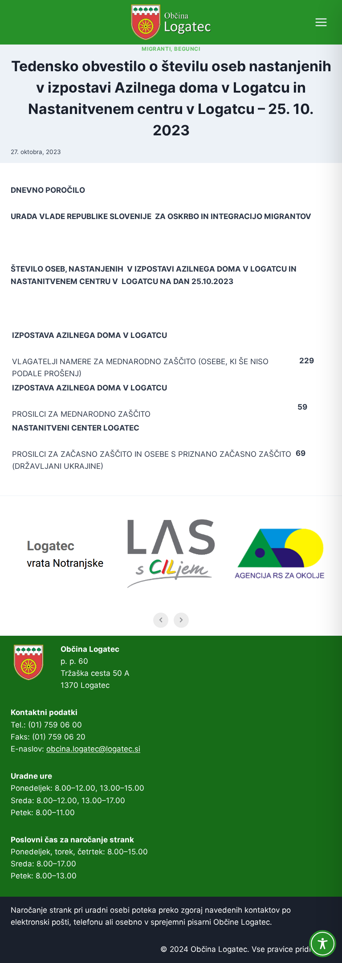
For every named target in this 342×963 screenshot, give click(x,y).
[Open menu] (320, 22)
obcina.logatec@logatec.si (93, 748)
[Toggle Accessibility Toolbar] (322, 943)
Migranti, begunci (171, 48)
